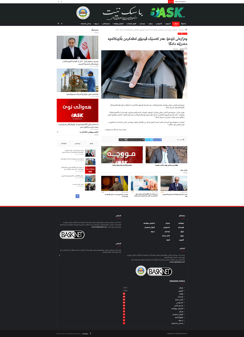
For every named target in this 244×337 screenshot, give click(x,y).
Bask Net (182, 49)
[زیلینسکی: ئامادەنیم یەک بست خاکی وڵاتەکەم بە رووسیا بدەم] (114, 183)
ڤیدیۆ (168, 239)
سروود (153, 231)
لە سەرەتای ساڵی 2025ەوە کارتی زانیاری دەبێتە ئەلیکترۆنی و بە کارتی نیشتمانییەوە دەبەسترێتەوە (146, 195)
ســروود (97, 23)
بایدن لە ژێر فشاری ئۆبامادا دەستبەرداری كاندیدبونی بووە (174, 195)
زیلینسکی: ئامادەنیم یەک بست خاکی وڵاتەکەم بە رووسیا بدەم (116, 195)
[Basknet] (166, 12)
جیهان (182, 235)
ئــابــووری (168, 23)
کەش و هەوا (166, 235)
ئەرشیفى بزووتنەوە (118, 23)
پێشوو (91, 143)
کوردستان (181, 227)
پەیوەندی (85, 333)
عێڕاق (182, 231)
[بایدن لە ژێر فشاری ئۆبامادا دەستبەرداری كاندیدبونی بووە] (174, 183)
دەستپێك (183, 23)
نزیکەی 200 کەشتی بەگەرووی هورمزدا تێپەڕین (72, 176)
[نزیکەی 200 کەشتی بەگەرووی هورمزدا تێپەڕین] (90, 178)
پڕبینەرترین (77, 143)
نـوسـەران (142, 23)
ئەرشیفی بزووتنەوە (149, 223)
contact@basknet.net (177, 262)
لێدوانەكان (63, 143)
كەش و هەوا (179, 300)
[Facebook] (61, 24)
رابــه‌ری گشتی (106, 23)
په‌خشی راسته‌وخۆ (86, 23)
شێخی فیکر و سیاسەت (78, 184)
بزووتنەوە (181, 223)
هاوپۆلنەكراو (179, 317)
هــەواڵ (176, 23)
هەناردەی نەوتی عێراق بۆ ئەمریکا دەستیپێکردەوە (82, 94)
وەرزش (150, 23)
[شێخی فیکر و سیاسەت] (90, 187)
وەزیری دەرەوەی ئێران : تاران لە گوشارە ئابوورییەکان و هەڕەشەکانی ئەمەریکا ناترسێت (80, 63)
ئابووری (181, 239)
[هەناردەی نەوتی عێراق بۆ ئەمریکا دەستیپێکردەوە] (77, 80)
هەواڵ (175, 29)
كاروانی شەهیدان (131, 23)
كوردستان (168, 29)
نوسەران (167, 231)
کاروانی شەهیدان (149, 227)
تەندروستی (159, 23)
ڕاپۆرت (181, 294)
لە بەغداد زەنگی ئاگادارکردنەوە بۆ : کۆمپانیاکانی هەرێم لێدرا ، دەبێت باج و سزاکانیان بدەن (78, 126)
